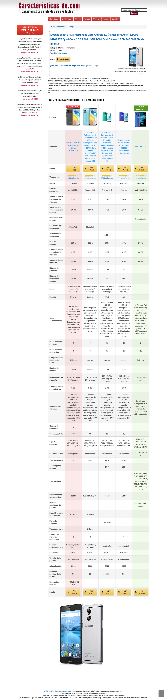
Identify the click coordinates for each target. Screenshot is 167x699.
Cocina (96, 19)
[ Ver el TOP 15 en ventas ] (58, 53)
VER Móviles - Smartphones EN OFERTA (29, 30)
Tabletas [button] (87, 19)
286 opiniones (73, 178)
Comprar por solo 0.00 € (29, 52)
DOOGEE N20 (140, 147)
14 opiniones (141, 178)
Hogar (106, 19)
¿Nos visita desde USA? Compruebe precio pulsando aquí (74, 65)
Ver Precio (64, 59)
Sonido (115, 19)
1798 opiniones (107, 178)
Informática (53, 19)
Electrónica (66, 19)
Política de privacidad (63, 691)
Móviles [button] (78, 19)
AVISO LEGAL (49, 691)
